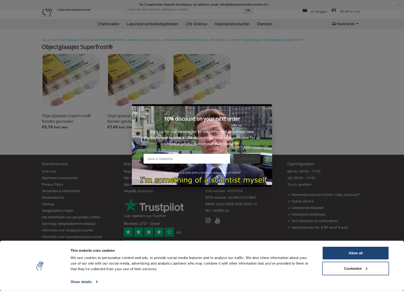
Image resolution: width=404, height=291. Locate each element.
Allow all (356, 253)
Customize (353, 268)
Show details (81, 282)
